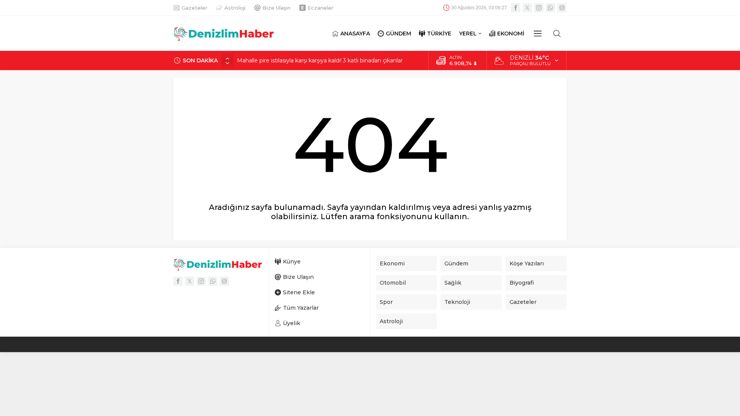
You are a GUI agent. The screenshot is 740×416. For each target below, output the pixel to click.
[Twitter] (527, 7)
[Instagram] (538, 7)
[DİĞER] (537, 33)
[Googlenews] (562, 7)
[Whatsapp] (550, 7)
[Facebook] (515, 7)
